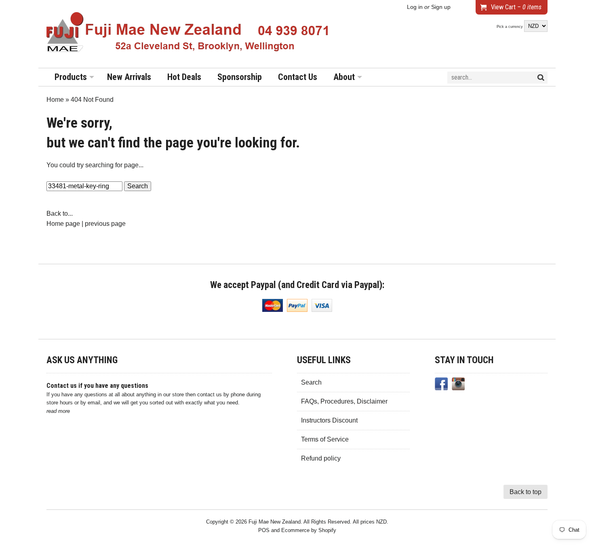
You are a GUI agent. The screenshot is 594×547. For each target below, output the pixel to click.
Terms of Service (325, 439)
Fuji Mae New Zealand (275, 522)
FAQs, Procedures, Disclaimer (344, 401)
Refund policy (321, 458)
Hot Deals (184, 77)
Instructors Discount (329, 420)
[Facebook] (441, 385)
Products (71, 77)
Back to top (525, 491)
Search (311, 382)
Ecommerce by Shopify (308, 530)
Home (55, 99)
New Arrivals (129, 77)
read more (58, 411)
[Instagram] (458, 385)
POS (264, 530)
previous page (105, 223)
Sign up (441, 7)
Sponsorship (239, 77)
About (344, 77)
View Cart (516, 7)
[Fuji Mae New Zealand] (187, 34)
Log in (415, 7)
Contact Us (297, 77)
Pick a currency (510, 27)
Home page (63, 223)
